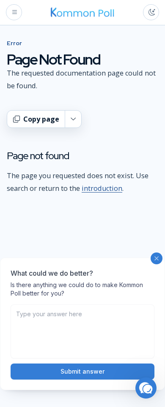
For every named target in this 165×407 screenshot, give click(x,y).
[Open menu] (14, 12)
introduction (102, 188)
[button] (146, 388)
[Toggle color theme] (151, 12)
